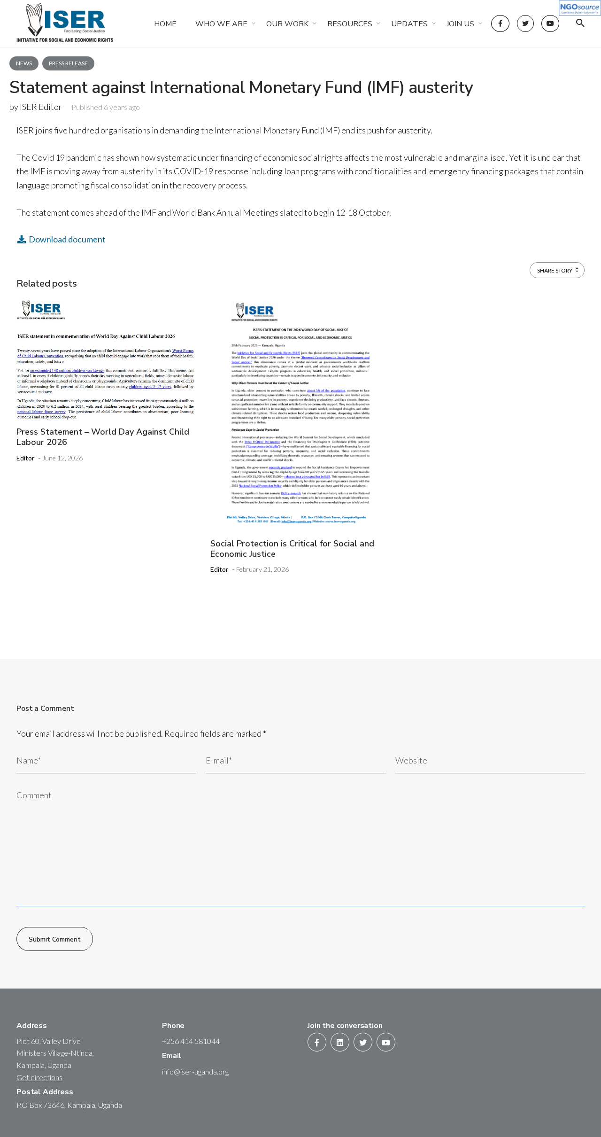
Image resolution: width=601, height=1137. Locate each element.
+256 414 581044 (191, 1040)
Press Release (68, 63)
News (24, 63)
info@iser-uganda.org (195, 1071)
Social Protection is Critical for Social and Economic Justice (292, 549)
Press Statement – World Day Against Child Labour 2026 (102, 437)
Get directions (39, 1077)
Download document (66, 239)
